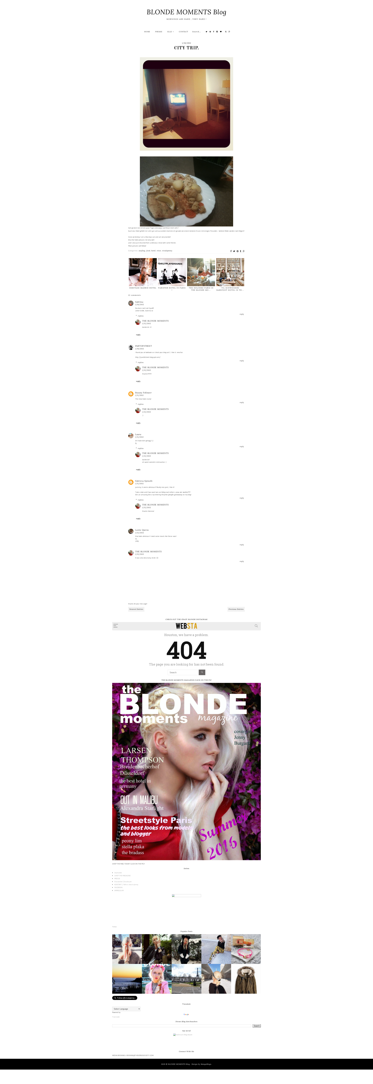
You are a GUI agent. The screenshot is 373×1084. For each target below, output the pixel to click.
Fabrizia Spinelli (144, 481)
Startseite (118, 873)
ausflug (142, 251)
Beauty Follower (143, 392)
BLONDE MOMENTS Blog (186, 12)
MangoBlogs (206, 1064)
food (148, 251)
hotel (153, 251)
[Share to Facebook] (231, 251)
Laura (138, 434)
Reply (242, 314)
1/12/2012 (146, 323)
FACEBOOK (118, 887)
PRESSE (158, 32)
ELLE (170, 32)
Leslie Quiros (142, 530)
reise (159, 251)
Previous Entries (236, 609)
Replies (141, 316)
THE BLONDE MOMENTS (155, 321)
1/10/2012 (139, 305)
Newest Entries (136, 609)
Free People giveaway (173, 495)
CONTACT (183, 32)
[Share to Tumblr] (240, 251)
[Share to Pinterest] (238, 251)
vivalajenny (167, 251)
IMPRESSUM (119, 890)
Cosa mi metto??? (183, 492)
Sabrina (139, 302)
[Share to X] (234, 251)
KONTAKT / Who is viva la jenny (126, 884)
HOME (147, 32)
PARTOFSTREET (143, 346)
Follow (114, 927)
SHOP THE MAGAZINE (122, 875)
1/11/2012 (139, 395)
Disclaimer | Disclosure (123, 881)
